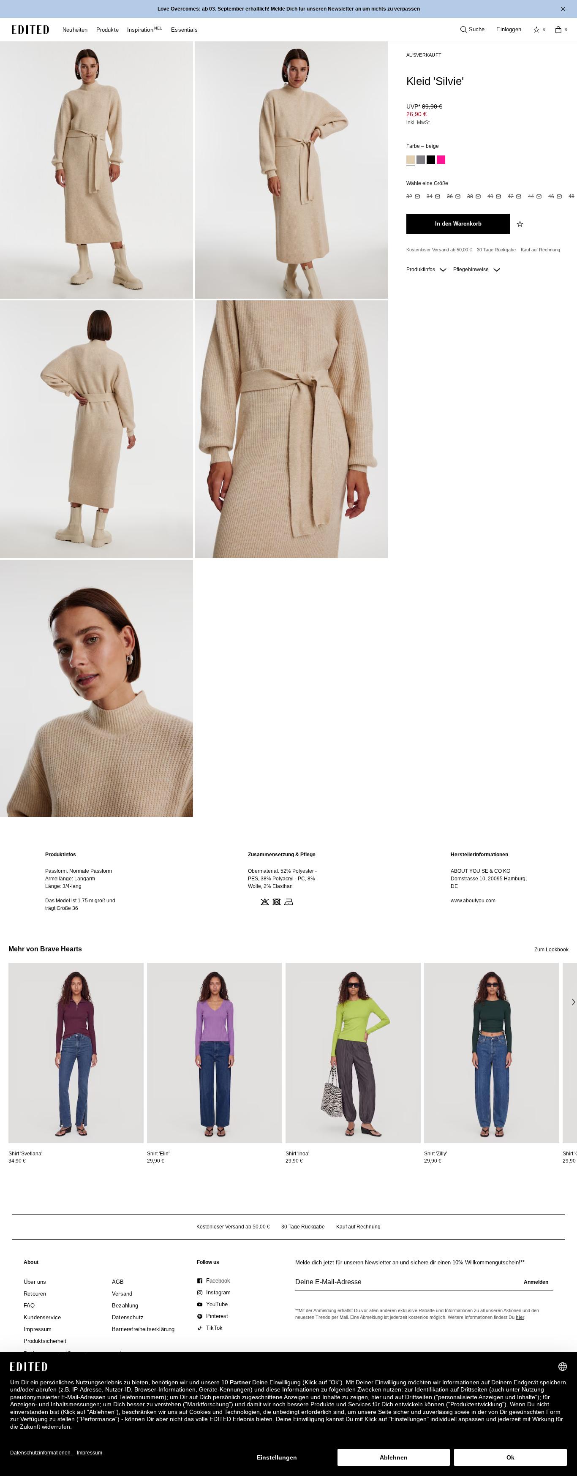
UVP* (424, 106)
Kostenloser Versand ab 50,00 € (439, 249)
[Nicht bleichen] (264, 901)
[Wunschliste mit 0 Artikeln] (536, 29)
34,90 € (17, 1160)
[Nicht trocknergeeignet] (276, 901)
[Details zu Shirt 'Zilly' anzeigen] (491, 1053)
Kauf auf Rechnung (540, 249)
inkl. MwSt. (418, 122)
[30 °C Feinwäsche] (252, 901)
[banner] (288, 9)
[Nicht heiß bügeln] (287, 901)
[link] (31, 1264)
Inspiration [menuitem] (145, 30)
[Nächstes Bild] (573, 1002)
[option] (410, 160)
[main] (288, 881)
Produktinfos (421, 269)
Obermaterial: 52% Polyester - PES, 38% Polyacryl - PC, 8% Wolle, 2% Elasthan (282, 878)
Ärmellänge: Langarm (70, 879)
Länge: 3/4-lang (63, 886)
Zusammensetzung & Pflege (282, 854)
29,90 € (155, 1160)
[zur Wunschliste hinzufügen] (521, 224)
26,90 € (416, 114)
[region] (85, 881)
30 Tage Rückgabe (496, 249)
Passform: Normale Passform (78, 871)
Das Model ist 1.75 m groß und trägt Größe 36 (80, 904)
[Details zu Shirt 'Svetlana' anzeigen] (76, 1053)
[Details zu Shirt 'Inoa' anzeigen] (353, 1053)
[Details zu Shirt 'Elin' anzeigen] (214, 1053)
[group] (424, 1285)
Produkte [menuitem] (107, 30)
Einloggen (508, 29)
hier (520, 1317)
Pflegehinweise (471, 269)
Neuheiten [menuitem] (75, 30)
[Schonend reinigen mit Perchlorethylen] (299, 901)
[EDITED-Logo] (30, 29)
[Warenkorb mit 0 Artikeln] (558, 29)
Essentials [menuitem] (184, 30)
